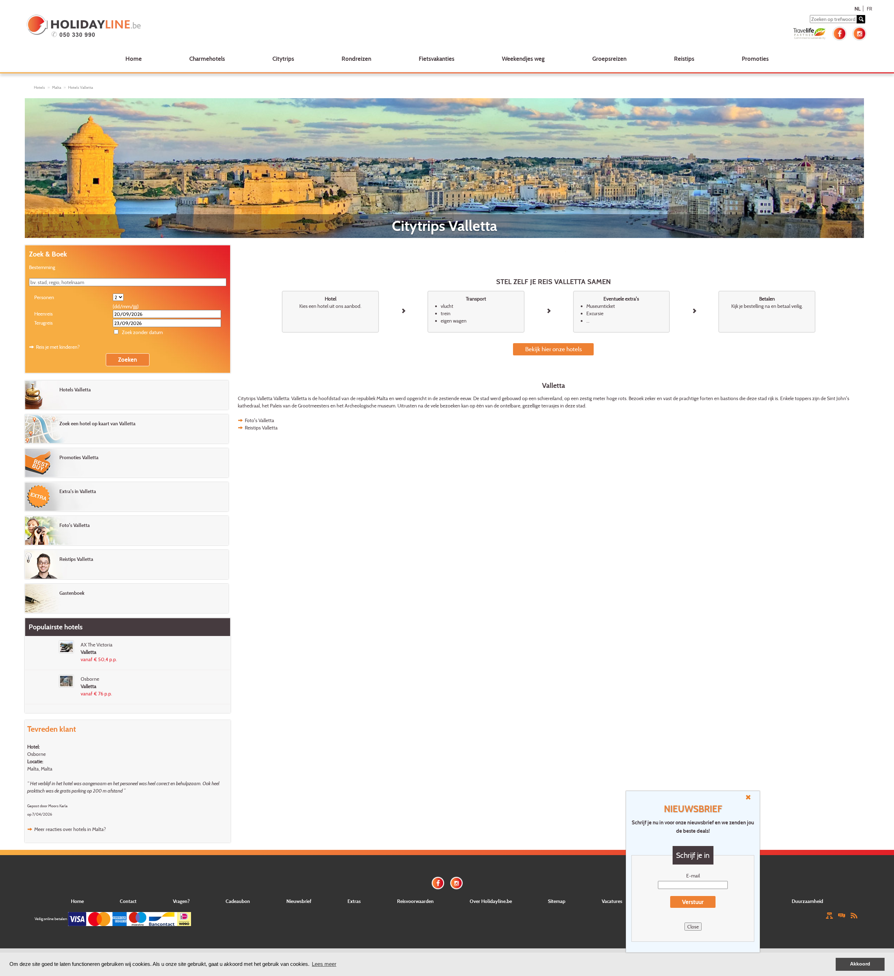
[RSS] (853, 915)
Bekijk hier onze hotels (553, 349)
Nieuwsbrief (299, 901)
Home (133, 58)
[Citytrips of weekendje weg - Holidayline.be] (198, 27)
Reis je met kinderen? (58, 347)
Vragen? (181, 901)
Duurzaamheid (807, 901)
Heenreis (43, 314)
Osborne (36, 754)
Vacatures (612, 901)
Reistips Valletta (261, 428)
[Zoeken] (861, 19)
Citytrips (283, 58)
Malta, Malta (39, 769)
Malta (56, 87)
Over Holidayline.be (491, 901)
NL (857, 9)
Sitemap (556, 901)
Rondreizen (356, 58)
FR (869, 9)
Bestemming (42, 267)
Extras (354, 901)
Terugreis (43, 323)
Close (693, 927)
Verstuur (693, 901)
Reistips (684, 58)
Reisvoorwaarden (415, 901)
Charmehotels (207, 58)
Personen (44, 297)
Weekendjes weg (523, 58)
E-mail (693, 876)
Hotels (39, 87)
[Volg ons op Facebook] (839, 33)
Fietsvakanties (436, 58)
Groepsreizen (609, 58)
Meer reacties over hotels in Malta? (70, 829)
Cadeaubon (238, 901)
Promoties (755, 58)
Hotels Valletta (80, 87)
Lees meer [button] (324, 964)
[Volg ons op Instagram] (859, 33)
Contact (128, 901)
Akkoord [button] (860, 964)
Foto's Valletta (259, 420)
